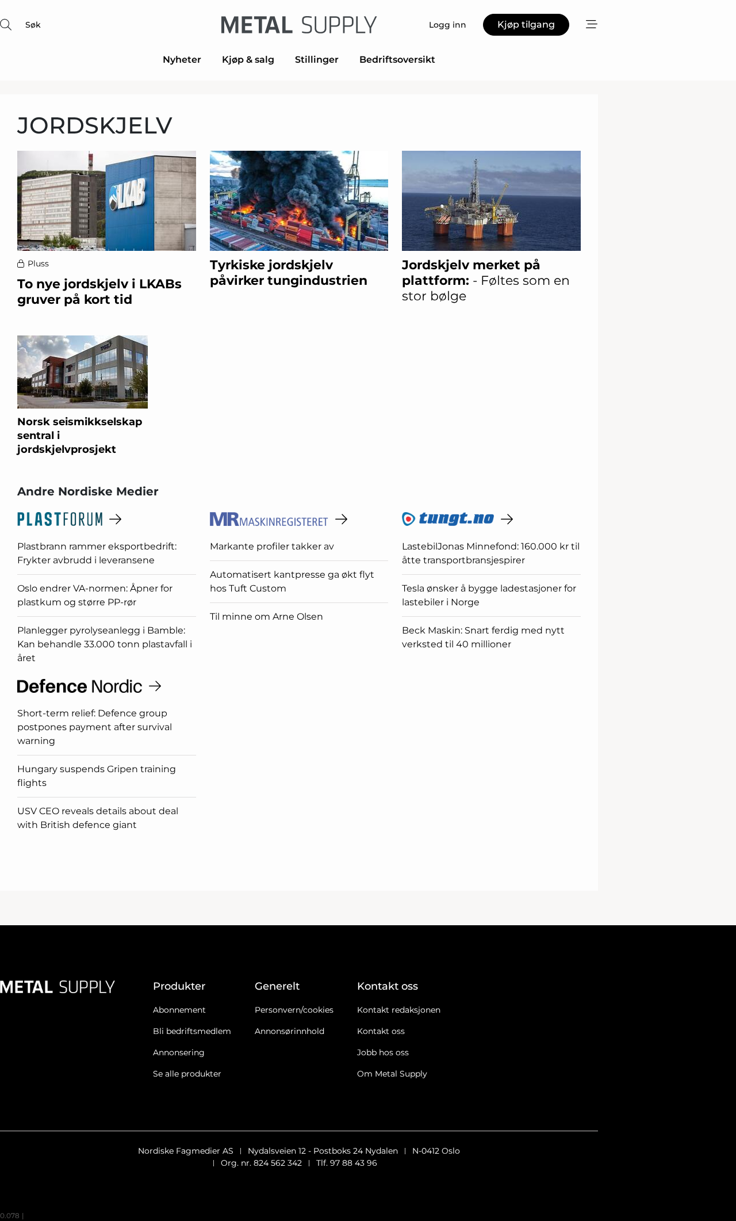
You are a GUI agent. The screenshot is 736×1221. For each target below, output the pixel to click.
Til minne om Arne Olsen (266, 616)
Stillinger (317, 59)
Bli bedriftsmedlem (192, 1031)
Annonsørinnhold (289, 1031)
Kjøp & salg (248, 59)
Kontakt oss (381, 1031)
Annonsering (179, 1052)
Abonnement (179, 1010)
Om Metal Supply (392, 1074)
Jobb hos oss (383, 1052)
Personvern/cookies (294, 1010)
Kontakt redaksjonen (398, 1010)
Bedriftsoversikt (397, 59)
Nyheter (182, 59)
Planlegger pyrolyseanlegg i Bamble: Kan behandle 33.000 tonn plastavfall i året (104, 644)
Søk (33, 25)
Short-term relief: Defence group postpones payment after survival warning (94, 727)
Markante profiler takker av (272, 546)
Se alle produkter (187, 1074)
